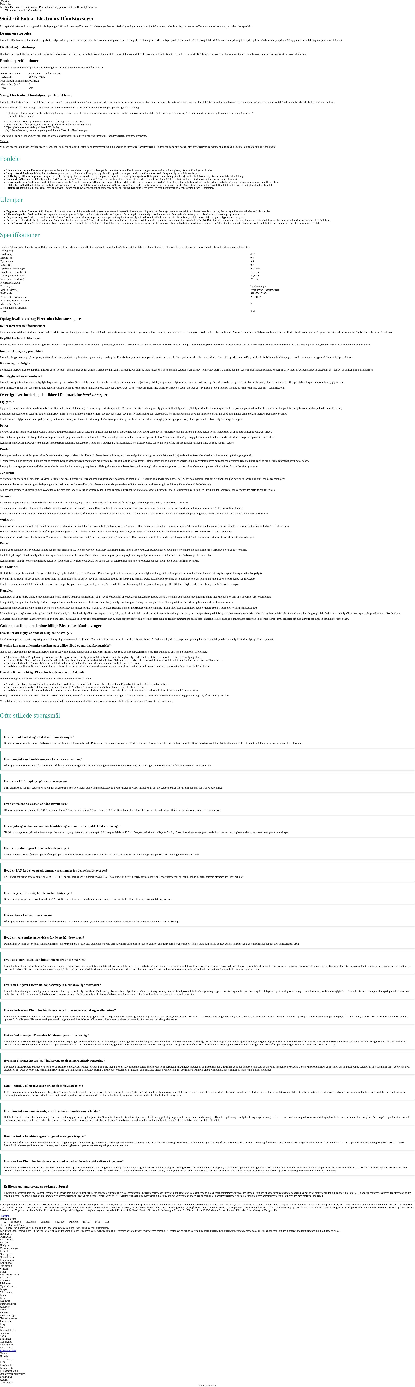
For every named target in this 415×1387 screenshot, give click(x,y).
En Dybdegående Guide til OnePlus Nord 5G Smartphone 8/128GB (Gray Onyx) (223, 1207)
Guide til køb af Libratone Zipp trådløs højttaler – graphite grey (68, 1210)
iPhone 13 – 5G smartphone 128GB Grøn (195, 1210)
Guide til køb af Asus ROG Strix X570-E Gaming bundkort (56, 1204)
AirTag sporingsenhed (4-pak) (282, 1207)
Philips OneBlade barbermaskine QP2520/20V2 (387, 1207)
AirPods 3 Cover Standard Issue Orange (158, 1207)
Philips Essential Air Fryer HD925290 (108, 1204)
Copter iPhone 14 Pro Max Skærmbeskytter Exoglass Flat (248, 1210)
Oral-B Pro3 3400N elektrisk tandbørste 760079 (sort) (107, 1207)
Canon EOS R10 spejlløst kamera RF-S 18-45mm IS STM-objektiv (297, 1204)
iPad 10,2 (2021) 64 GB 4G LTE (243, 1204)
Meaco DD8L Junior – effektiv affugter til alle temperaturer (330, 1207)
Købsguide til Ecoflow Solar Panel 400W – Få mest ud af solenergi (137, 1210)
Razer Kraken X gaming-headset (17, 1210)
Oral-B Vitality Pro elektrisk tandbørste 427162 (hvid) (50, 1207)
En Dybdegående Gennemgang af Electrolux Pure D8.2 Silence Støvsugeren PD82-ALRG (177, 1204)
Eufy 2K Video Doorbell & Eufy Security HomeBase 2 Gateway (367, 1204)
